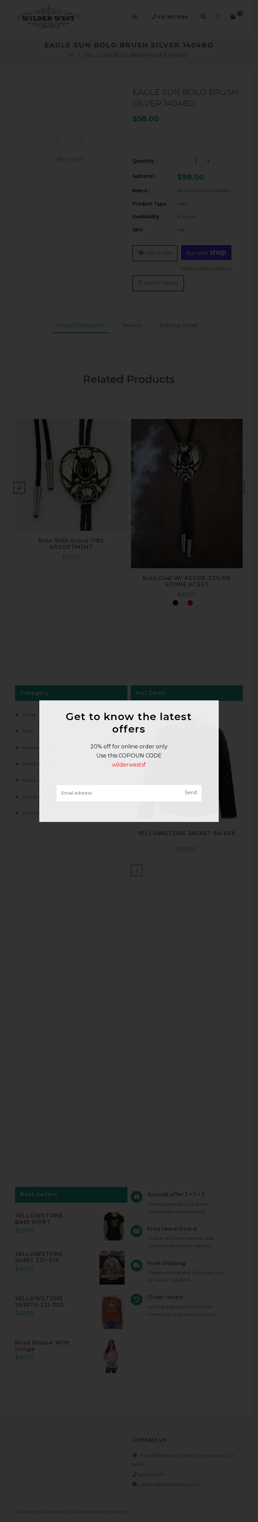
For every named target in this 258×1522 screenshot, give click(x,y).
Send (191, 793)
